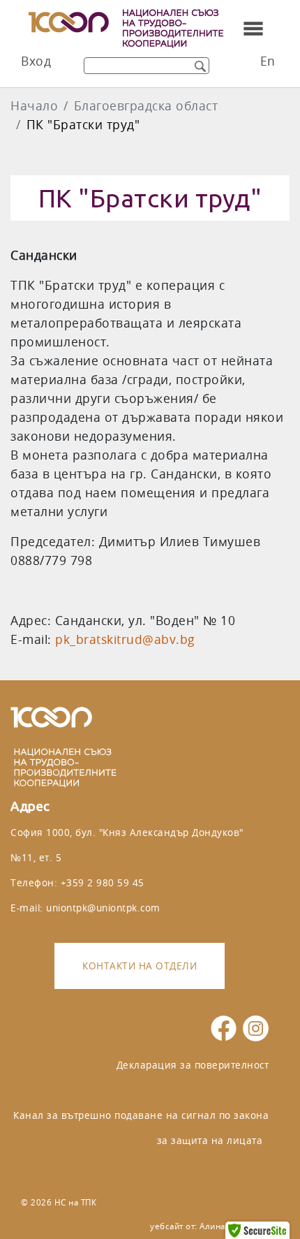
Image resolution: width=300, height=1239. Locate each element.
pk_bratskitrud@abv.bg (125, 639)
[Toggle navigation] (253, 28)
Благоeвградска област (146, 106)
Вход (36, 61)
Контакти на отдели (139, 965)
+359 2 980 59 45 (102, 882)
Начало (34, 106)
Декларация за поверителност (193, 1064)
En (268, 61)
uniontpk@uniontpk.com (103, 907)
